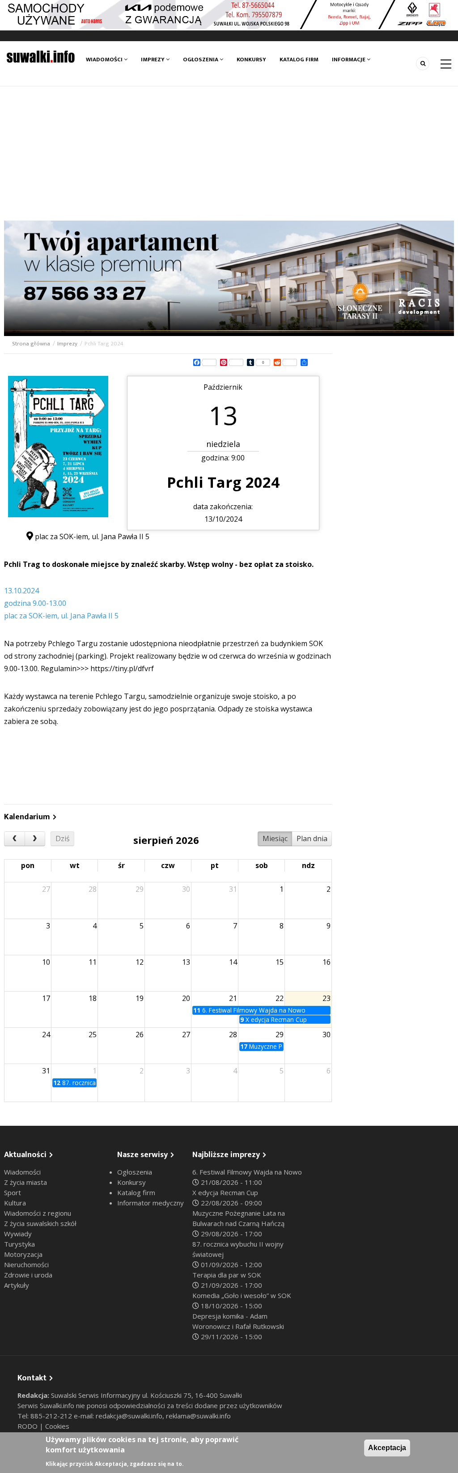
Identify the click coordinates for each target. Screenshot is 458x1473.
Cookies (57, 1426)
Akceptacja (387, 1448)
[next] (35, 839)
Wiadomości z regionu (37, 1213)
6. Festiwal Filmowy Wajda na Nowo (247, 1171)
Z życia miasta (25, 1182)
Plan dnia (312, 838)
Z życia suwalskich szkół (40, 1223)
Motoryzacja (23, 1254)
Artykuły (16, 1285)
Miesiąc (275, 838)
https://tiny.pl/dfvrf (122, 668)
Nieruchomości (26, 1264)
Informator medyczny (150, 1202)
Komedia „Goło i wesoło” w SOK (241, 1295)
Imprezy (153, 59)
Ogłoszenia (201, 59)
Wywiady (18, 1233)
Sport (12, 1192)
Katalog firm (299, 59)
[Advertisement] (229, 153)
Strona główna (31, 344)
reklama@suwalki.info (198, 1415)
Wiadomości (105, 59)
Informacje (349, 59)
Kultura (15, 1202)
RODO (28, 1426)
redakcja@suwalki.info (129, 1415)
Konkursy (251, 59)
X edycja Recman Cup (225, 1192)
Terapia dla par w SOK (226, 1274)
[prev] (14, 839)
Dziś (62, 838)
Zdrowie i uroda (28, 1274)
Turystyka (19, 1243)
